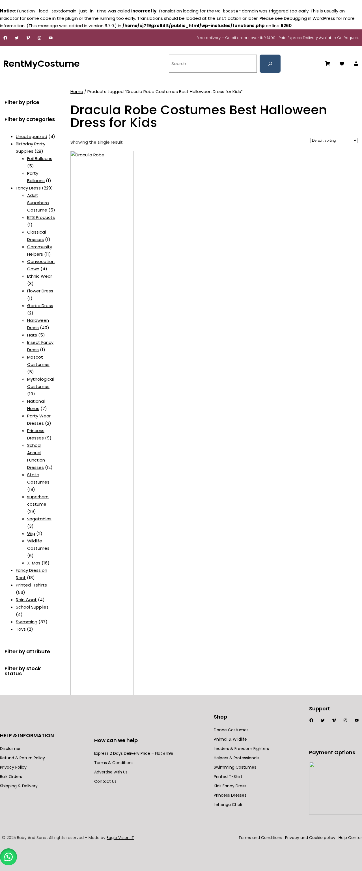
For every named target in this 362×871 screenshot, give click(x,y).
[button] (8, 856)
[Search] (270, 64)
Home (76, 91)
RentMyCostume (41, 63)
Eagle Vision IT (120, 837)
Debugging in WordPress (309, 18)
